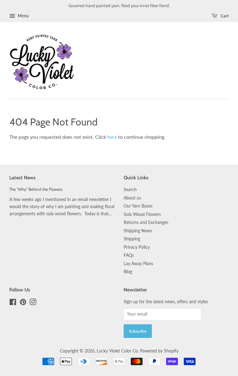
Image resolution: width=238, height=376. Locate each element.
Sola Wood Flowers (142, 214)
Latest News (22, 178)
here (112, 137)
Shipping (132, 238)
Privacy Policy (137, 247)
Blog (128, 271)
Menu (23, 15)
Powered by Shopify (159, 350)
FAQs (129, 255)
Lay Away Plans (138, 263)
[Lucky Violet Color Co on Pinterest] (23, 303)
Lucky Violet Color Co (117, 350)
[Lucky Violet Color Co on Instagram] (32, 303)
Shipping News (138, 230)
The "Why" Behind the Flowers (36, 189)
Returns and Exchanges (146, 222)
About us (132, 197)
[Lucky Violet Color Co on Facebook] (12, 303)
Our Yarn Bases (138, 205)
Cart (224, 16)
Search (130, 189)
